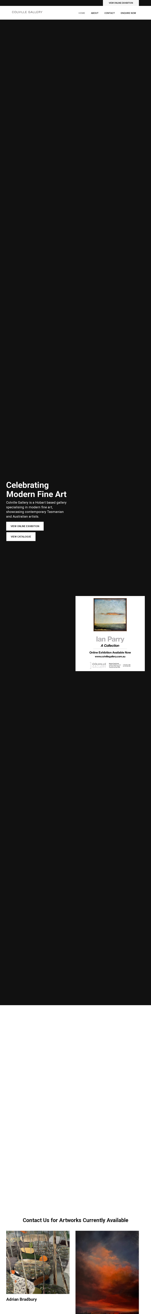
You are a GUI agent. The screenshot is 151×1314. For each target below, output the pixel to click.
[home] (27, 10)
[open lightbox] (38, 1262)
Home (82, 13)
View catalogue (21, 536)
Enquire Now (128, 13)
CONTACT (109, 13)
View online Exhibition (121, 3)
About (95, 13)
